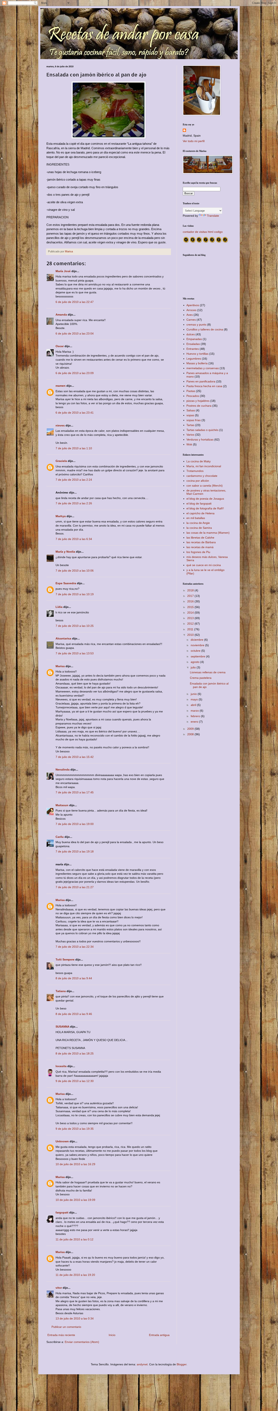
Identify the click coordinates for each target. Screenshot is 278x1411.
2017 (191, 595)
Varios (190, 434)
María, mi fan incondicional (203, 466)
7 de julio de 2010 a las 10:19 (75, 594)
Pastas (190, 391)
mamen (61, 385)
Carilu (60, 836)
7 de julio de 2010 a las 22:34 (75, 946)
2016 (191, 601)
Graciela (61, 461)
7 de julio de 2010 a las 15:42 (75, 756)
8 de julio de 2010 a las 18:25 (75, 1053)
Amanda (61, 314)
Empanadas (194, 339)
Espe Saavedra (66, 583)
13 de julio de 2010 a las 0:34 (75, 1318)
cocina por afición (197, 480)
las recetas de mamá (199, 547)
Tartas (190, 425)
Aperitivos (192, 305)
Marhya (61, 516)
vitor (59, 1287)
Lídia (59, 606)
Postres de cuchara (198, 405)
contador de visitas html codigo (203, 231)
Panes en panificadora (200, 381)
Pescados (192, 395)
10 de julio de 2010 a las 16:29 (75, 1164)
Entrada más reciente (61, 1335)
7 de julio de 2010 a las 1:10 (74, 448)
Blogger (181, 1364)
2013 (191, 618)
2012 (191, 623)
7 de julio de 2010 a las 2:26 (74, 503)
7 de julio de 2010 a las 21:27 (75, 887)
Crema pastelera (200, 677)
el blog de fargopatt (198, 503)
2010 (191, 634)
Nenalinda (63, 769)
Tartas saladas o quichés (202, 430)
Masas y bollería (197, 363)
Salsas (190, 410)
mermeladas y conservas (202, 368)
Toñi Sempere (65, 959)
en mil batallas (195, 518)
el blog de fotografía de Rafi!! (205, 508)
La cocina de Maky (198, 461)
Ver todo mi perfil (194, 141)
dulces (190, 334)
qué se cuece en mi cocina (203, 565)
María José (63, 271)
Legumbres (193, 358)
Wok (189, 444)
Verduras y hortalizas (199, 439)
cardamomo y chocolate (201, 475)
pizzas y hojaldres (197, 400)
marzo (195, 710)
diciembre (197, 639)
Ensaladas (193, 344)
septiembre (198, 656)
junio (194, 694)
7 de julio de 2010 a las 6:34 (74, 539)
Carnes (191, 319)
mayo (195, 699)
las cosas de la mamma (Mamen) (208, 532)
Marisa (60, 666)
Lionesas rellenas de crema (207, 672)
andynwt (142, 1364)
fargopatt (62, 1212)
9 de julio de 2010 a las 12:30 (75, 1081)
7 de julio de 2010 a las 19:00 (75, 824)
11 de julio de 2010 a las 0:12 (74, 1239)
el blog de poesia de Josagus (205, 498)
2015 (191, 607)
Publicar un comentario (66, 1326)
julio (194, 667)
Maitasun (62, 805)
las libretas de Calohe (200, 537)
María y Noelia (65, 551)
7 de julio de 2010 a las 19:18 (75, 851)
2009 (191, 728)
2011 (190, 629)
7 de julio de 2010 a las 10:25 (75, 625)
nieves (60, 425)
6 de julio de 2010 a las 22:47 (75, 302)
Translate (213, 215)
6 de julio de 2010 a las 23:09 (75, 373)
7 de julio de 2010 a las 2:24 (74, 479)
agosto (195, 662)
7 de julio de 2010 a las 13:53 (75, 653)
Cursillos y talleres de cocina (204, 329)
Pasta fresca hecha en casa (204, 386)
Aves (189, 314)
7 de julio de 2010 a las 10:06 (75, 570)
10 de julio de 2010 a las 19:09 (75, 1199)
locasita (61, 1066)
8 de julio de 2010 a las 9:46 (74, 1014)
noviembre (198, 645)
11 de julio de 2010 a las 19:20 (75, 1274)
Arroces (191, 310)
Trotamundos (195, 471)
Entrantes (192, 348)
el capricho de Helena (200, 513)
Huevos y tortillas (197, 353)
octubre (196, 650)
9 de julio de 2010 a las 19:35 (75, 1128)
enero (195, 721)
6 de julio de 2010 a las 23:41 (75, 412)
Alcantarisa (63, 638)
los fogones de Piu (198, 552)
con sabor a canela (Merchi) (204, 485)
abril (194, 705)
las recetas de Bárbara (201, 542)
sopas (190, 415)
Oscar (60, 346)
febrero (196, 716)
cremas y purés (196, 324)
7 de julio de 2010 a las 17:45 (75, 792)
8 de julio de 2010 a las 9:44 (74, 978)
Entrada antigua (159, 1335)
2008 (191, 734)
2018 (191, 590)
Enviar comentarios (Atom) (82, 1342)
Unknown (62, 1141)
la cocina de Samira (199, 527)
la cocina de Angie (198, 522)
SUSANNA (62, 1026)
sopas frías (193, 420)
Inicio (112, 1335)
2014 (191, 612)
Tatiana (61, 991)
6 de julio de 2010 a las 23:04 (75, 333)
